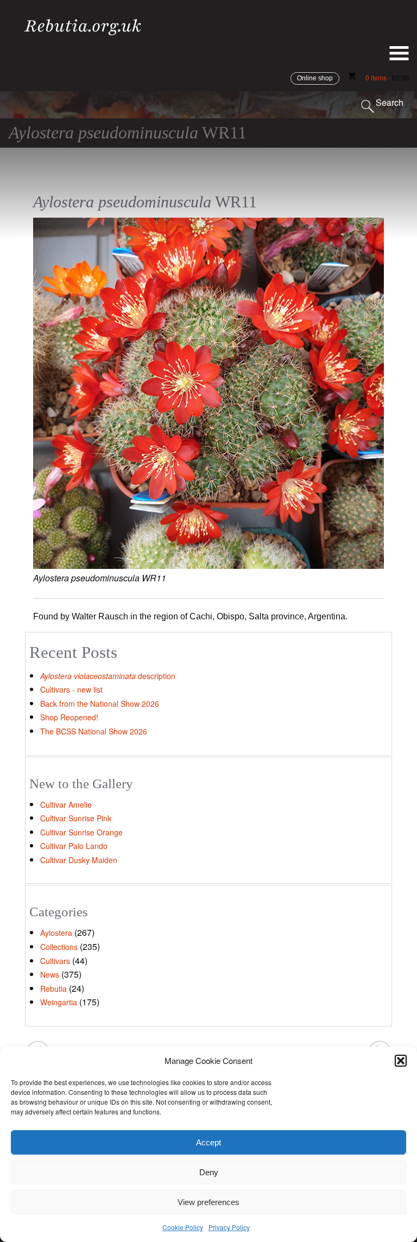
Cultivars (55, 960)
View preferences (208, 1202)
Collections (59, 946)
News (49, 974)
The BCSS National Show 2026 (93, 731)
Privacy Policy (229, 1227)
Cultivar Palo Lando (74, 845)
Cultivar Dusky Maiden (78, 859)
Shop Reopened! (69, 717)
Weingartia (58, 1002)
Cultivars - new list (71, 689)
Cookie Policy (182, 1227)
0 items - (387, 77)
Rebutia (53, 988)
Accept (208, 1142)
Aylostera (56, 932)
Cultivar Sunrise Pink (75, 818)
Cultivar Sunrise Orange (81, 832)
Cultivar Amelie (66, 804)
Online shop (315, 78)
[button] (400, 1060)
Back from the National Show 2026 (99, 703)
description (107, 675)
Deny (208, 1172)
